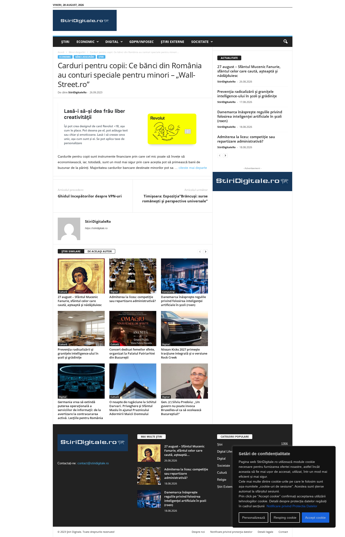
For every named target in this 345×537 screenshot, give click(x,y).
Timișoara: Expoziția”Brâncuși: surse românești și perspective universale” (175, 198)
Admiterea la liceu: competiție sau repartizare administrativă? (132, 299)
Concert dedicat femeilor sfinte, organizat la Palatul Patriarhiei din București (132, 353)
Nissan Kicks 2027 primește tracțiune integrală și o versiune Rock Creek (184, 353)
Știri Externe (172, 41)
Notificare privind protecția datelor (231, 531)
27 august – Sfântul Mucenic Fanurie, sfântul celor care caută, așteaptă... (184, 450)
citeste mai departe (193, 168)
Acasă (61, 52)
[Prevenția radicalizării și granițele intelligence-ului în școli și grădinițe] (81, 328)
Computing (168, 291)
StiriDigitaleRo (77, 92)
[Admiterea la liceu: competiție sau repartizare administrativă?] (132, 276)
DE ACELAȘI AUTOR (100, 251)
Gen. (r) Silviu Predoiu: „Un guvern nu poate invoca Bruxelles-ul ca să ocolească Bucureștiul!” (181, 408)
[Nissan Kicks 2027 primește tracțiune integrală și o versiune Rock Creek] (184, 328)
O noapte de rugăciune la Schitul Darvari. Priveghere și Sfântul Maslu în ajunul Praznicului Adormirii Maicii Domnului (132, 408)
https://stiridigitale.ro (96, 228)
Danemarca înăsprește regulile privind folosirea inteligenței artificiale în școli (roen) (183, 301)
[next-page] (205, 251)
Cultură (63, 291)
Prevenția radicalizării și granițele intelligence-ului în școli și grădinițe (78, 353)
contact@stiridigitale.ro (93, 463)
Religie (221, 479)
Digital (112, 41)
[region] (284, 487)
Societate (200, 41)
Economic (86, 41)
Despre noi (198, 531)
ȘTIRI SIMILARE (70, 251)
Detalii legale (265, 531)
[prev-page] (200, 251)
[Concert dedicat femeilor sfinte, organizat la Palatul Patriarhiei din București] (132, 328)
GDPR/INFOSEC (141, 41)
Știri (65, 41)
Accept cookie (315, 517)
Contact (283, 531)
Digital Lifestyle (227, 451)
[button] (285, 42)
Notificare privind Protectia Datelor (292, 506)
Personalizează (253, 517)
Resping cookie (285, 517)
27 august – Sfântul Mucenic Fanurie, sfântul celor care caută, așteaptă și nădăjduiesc (80, 301)
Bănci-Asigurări (77, 52)
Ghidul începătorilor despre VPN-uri (90, 196)
